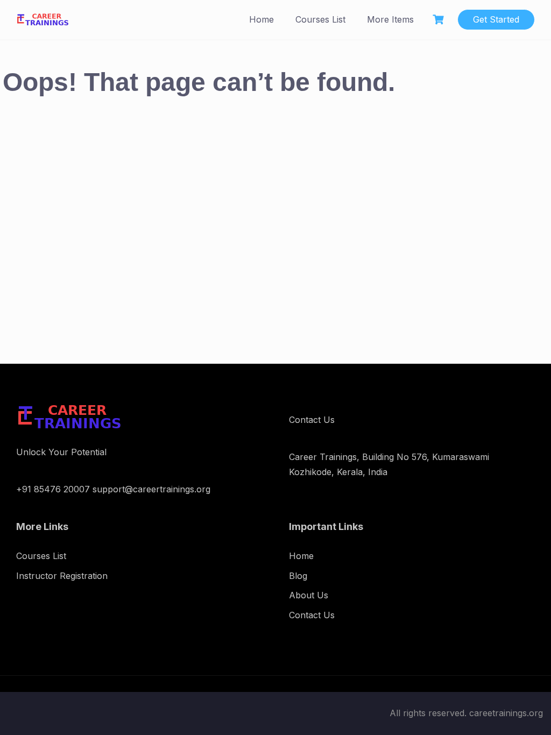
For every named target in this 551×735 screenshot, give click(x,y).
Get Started (496, 19)
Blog (298, 575)
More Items (390, 19)
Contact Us (312, 615)
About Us (308, 595)
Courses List (320, 19)
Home (261, 19)
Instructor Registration (62, 575)
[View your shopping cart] (440, 20)
